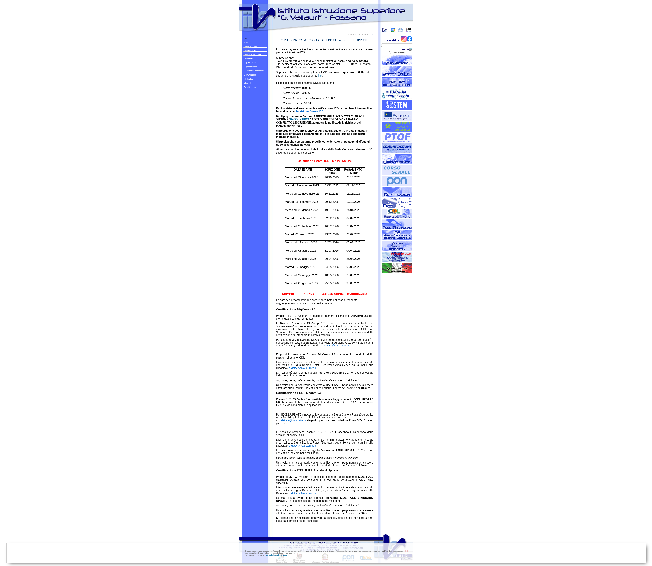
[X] (406, 551)
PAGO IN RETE (300, 119)
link (320, 75)
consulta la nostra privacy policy (279, 555)
